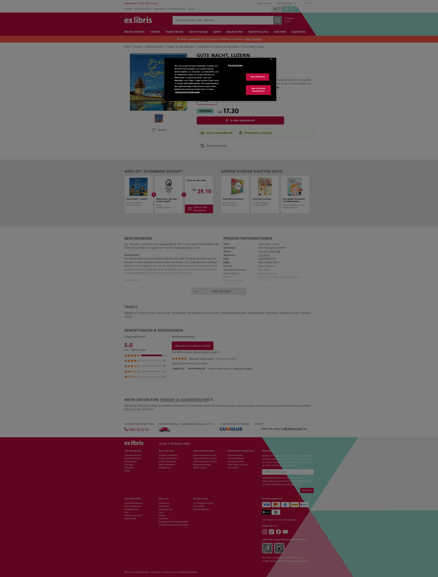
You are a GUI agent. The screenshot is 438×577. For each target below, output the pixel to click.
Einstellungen (235, 66)
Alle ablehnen (257, 77)
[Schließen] (271, 59)
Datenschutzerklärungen (187, 92)
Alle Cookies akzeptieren (258, 90)
